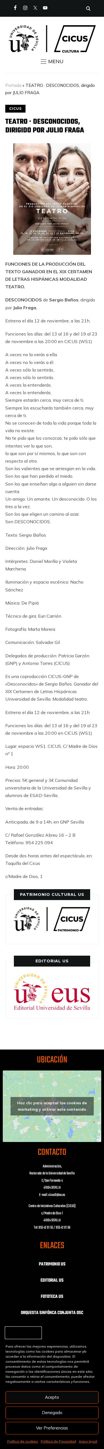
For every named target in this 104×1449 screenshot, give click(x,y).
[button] (52, 61)
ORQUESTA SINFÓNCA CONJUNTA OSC (52, 1313)
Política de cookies (22, 1441)
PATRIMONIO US (52, 1264)
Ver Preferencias (52, 1428)
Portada (13, 85)
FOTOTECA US (52, 1296)
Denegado (52, 1412)
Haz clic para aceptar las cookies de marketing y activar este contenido (52, 1106)
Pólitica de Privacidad (58, 1441)
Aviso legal (88, 1441)
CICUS (15, 108)
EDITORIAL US (52, 1280)
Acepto (52, 1397)
